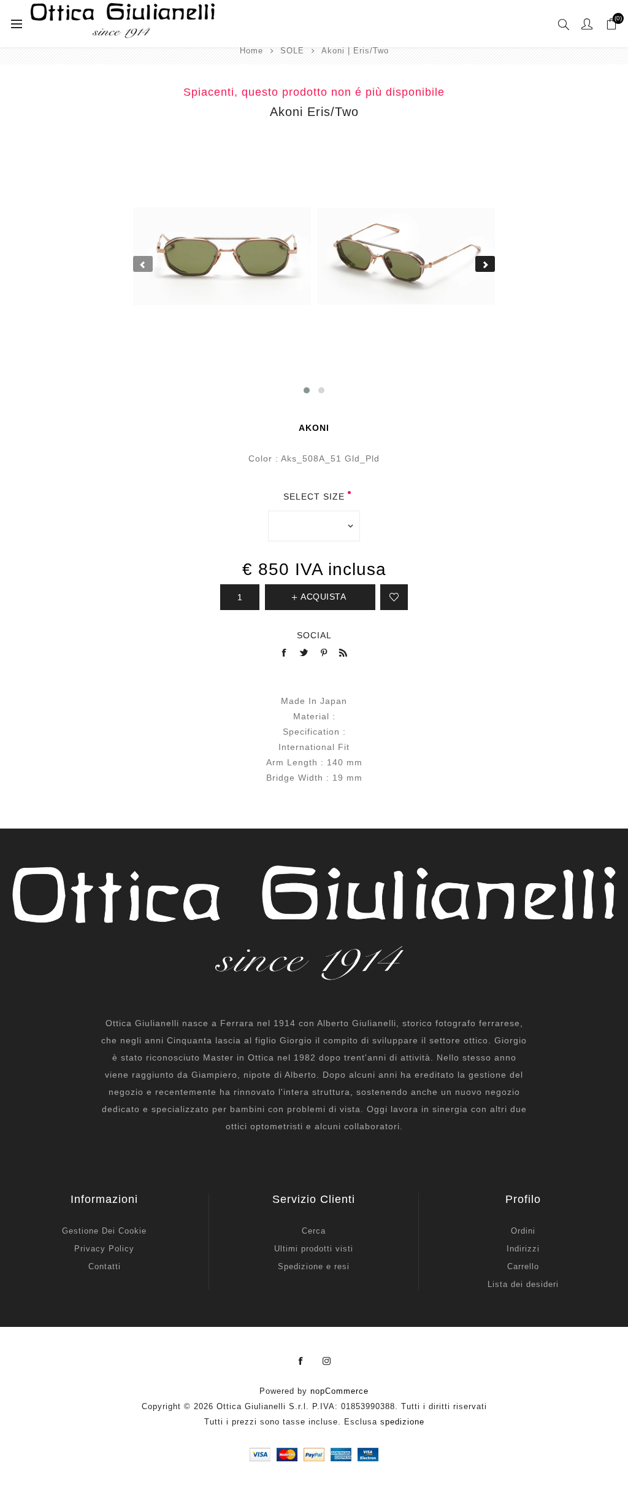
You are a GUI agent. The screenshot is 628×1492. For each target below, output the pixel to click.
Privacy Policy (104, 1248)
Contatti (104, 1266)
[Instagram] (327, 1361)
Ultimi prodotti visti (313, 1248)
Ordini (523, 1230)
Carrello (523, 1266)
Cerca (314, 1230)
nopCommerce (339, 1391)
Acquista (323, 596)
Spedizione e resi (314, 1266)
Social (314, 635)
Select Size (314, 496)
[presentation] (143, 264)
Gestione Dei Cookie (104, 1230)
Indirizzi (523, 1248)
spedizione (402, 1421)
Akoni (314, 428)
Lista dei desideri (523, 1284)
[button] (306, 390)
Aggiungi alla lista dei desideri (394, 597)
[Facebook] (301, 1361)
